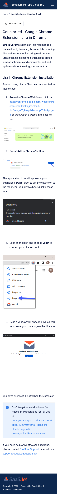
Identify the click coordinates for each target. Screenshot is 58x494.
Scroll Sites (37, 486)
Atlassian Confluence (12, 489)
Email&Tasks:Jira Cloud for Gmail (25, 14)
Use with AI (13, 23)
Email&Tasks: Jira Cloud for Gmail (28, 4)
